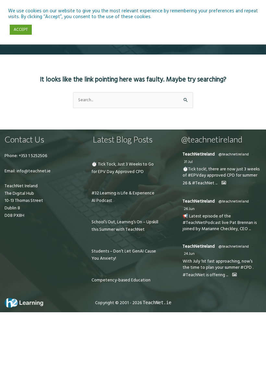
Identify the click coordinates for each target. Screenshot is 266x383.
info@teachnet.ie (33, 171)
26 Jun (189, 209)
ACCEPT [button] (21, 29)
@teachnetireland (233, 154)
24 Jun (189, 253)
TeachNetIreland (199, 154)
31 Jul (188, 162)
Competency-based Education (121, 280)
